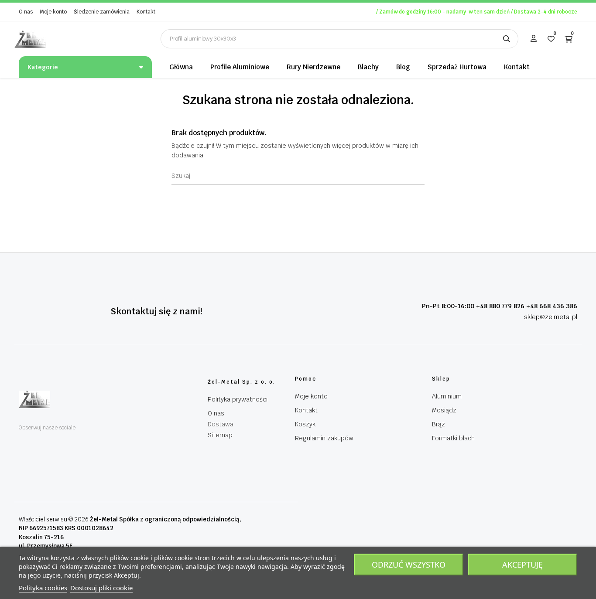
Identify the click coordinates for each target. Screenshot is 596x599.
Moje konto (53, 11)
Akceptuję (522, 564)
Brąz (438, 424)
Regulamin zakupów (324, 438)
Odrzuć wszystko (408, 564)
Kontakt (146, 11)
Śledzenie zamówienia (102, 11)
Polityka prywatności (237, 399)
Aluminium (447, 396)
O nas (26, 11)
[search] (506, 38)
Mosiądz (444, 410)
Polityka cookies (43, 587)
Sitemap (220, 435)
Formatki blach (453, 438)
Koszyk (305, 424)
